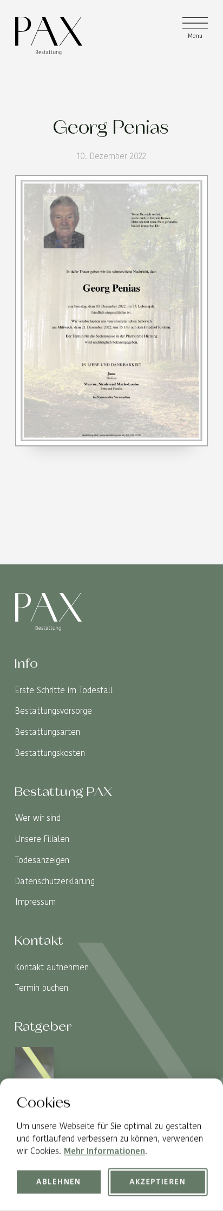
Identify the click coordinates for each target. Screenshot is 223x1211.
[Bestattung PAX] (48, 36)
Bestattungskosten (50, 753)
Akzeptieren (158, 1182)
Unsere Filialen (42, 839)
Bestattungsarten (47, 732)
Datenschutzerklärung (55, 881)
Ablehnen (59, 1182)
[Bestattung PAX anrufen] (199, 556)
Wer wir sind (38, 818)
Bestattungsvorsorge (53, 710)
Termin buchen (41, 987)
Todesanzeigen (42, 860)
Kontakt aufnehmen (52, 967)
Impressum (35, 901)
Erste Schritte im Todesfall (64, 690)
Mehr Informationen (104, 1151)
